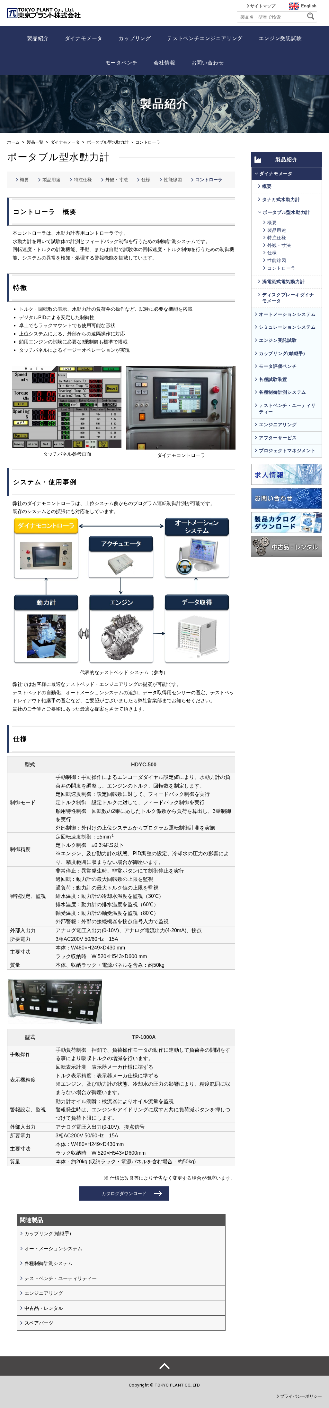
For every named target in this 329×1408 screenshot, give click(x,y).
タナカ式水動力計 (281, 199)
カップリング (135, 38)
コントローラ (208, 179)
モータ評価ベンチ (278, 366)
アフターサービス (278, 437)
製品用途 (51, 179)
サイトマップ (262, 6)
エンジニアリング (43, 1293)
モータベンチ (121, 62)
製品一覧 (35, 142)
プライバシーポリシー (301, 1396)
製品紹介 (38, 38)
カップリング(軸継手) (47, 1233)
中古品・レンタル (43, 1308)
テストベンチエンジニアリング (205, 38)
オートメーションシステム (53, 1248)
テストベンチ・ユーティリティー (60, 1278)
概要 (24, 179)
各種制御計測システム (48, 1263)
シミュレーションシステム (287, 327)
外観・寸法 (116, 179)
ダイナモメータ (84, 38)
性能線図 (173, 179)
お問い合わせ (207, 62)
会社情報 (164, 62)
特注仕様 (83, 179)
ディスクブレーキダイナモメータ (288, 298)
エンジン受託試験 (280, 38)
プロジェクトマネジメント (287, 450)
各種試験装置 (273, 379)
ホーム (13, 142)
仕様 (145, 179)
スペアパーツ (38, 1323)
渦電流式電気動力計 (283, 281)
